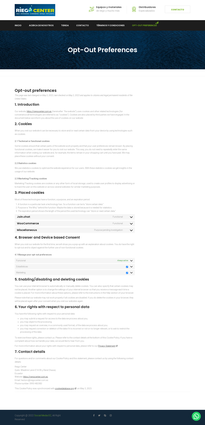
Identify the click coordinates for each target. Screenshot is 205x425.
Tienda (65, 25)
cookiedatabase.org (64, 388)
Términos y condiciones (110, 25)
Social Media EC (42, 415)
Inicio (18, 25)
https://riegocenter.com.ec (39, 111)
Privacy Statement (106, 346)
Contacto (177, 9)
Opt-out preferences (144, 25)
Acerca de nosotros (41, 25)
